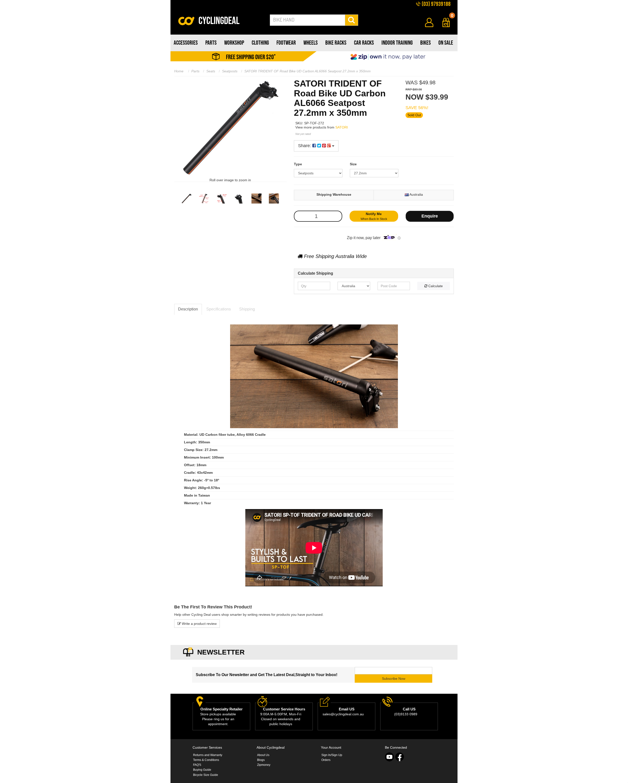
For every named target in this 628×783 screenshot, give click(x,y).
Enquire (429, 216)
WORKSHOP (234, 42)
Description (188, 309)
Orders (325, 760)
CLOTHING (260, 42)
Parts (195, 71)
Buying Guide (202, 769)
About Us (263, 755)
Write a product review (199, 624)
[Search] (351, 20)
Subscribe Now (393, 678)
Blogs (261, 760)
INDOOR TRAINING (397, 42)
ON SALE (445, 42)
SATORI (341, 127)
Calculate (435, 286)
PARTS (211, 42)
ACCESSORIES (186, 42)
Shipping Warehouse (333, 194)
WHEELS (310, 42)
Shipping (247, 309)
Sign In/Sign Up (331, 755)
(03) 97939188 (436, 4)
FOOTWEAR (286, 42)
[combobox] (307, 20)
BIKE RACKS (335, 42)
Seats (210, 71)
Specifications (218, 309)
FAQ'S (197, 765)
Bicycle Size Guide (205, 775)
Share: (305, 145)
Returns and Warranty (207, 755)
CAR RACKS (364, 42)
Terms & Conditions (206, 760)
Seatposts (229, 71)
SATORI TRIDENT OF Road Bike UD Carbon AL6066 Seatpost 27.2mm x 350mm (307, 71)
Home (178, 71)
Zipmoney (263, 765)
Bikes (425, 42)
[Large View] (187, 198)
